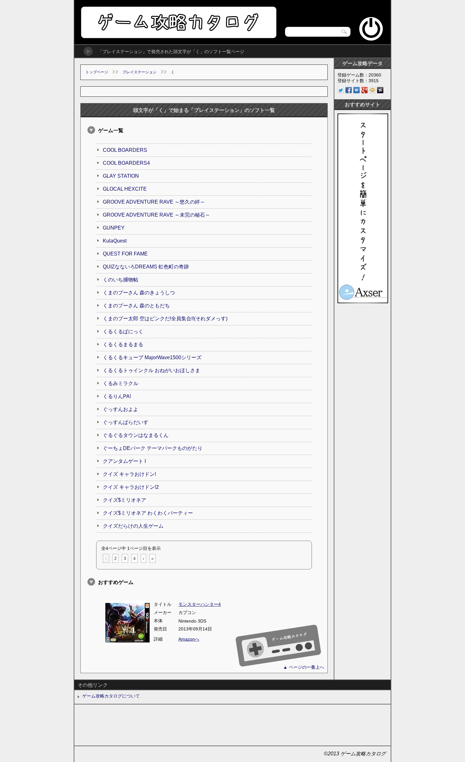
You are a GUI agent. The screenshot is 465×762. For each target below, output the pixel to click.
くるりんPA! (117, 396)
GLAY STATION (121, 176)
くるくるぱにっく (123, 331)
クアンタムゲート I (124, 461)
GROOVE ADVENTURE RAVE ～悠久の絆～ (154, 202)
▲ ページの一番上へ (303, 667)
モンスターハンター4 (199, 604)
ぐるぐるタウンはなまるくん (136, 435)
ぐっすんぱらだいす (125, 422)
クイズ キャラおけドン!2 (131, 487)
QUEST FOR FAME (125, 253)
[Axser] (363, 301)
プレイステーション (139, 72)
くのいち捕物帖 (120, 279)
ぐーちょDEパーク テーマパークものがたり (152, 448)
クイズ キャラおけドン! (129, 474)
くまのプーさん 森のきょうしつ (139, 292)
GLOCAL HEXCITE (125, 189)
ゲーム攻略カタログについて (111, 695)
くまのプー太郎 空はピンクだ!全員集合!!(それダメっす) (165, 318)
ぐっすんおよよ (120, 409)
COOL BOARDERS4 (126, 163)
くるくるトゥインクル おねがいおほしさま (151, 370)
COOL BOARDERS (125, 150)
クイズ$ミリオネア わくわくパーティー (148, 513)
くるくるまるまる (123, 344)
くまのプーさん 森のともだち (136, 305)
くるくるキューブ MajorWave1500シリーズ (152, 357)
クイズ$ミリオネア (124, 500)
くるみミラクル (120, 383)
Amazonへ (188, 639)
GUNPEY (114, 227)
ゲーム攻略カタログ (178, 22)
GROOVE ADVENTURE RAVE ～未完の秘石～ (156, 215)
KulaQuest (115, 240)
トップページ (96, 72)
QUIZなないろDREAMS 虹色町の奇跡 (146, 266)
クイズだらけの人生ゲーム (133, 526)
